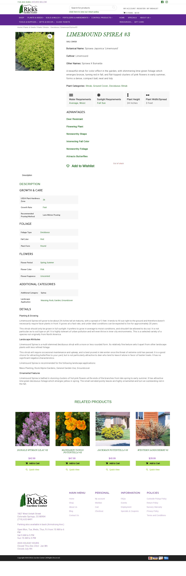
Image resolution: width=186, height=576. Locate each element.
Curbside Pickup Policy (157, 499)
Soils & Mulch (53, 18)
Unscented (45, 276)
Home (122, 18)
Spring (43, 262)
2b (44, 200)
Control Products (101, 18)
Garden (57, 300)
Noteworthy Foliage (77, 149)
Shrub (89, 86)
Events (124, 503)
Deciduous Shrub (118, 86)
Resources (125, 22)
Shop (21, 18)
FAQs (123, 499)
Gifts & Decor (46, 22)
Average (73, 103)
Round (43, 246)
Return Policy (152, 503)
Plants (39, 27)
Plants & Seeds (35, 18)
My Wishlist (152, 8)
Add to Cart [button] (34, 463)
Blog (71, 511)
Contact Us (74, 515)
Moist (83, 103)
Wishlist (98, 503)
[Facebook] (162, 2)
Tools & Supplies (27, 22)
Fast (45, 207)
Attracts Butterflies (77, 156)
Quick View (34, 469)
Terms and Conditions (156, 515)
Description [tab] (27, 175)
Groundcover (67, 300)
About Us (144, 18)
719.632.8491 (24, 2)
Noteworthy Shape (76, 134)
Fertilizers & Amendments (75, 18)
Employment (126, 507)
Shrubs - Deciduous (51, 27)
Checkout (99, 511)
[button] (49, 36)
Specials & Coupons (130, 511)
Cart (97, 507)
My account (130, 8)
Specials (132, 18)
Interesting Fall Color (77, 141)
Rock (51, 300)
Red (42, 239)
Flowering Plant (74, 126)
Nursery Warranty (154, 507)
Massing (44, 300)
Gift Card (139, 22)
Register (141, 8)
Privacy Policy (153, 511)
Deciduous (45, 232)
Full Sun (101, 103)
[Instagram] (167, 2)
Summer (50, 262)
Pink (42, 269)
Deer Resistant (74, 119)
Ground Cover (100, 86)
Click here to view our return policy (84, 12)
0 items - (132, 13)
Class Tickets (63, 22)
